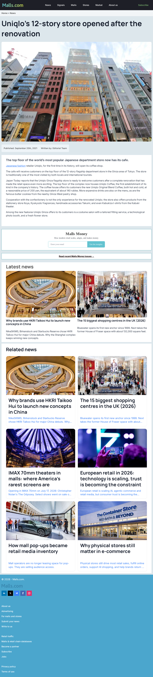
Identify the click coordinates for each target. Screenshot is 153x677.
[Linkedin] (4, 593)
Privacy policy (8, 666)
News (48, 5)
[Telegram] (16, 593)
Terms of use (7, 671)
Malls (73, 5)
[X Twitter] (10, 593)
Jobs (3, 656)
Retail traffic (7, 636)
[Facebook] (23, 593)
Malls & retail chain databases (16, 641)
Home (4, 13)
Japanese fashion (16, 165)
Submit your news (10, 621)
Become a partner (10, 646)
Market (98, 5)
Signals (61, 5)
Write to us (6, 626)
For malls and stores (11, 616)
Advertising (7, 611)
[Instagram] (29, 593)
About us (113, 5)
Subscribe (143, 5)
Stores (86, 5)
